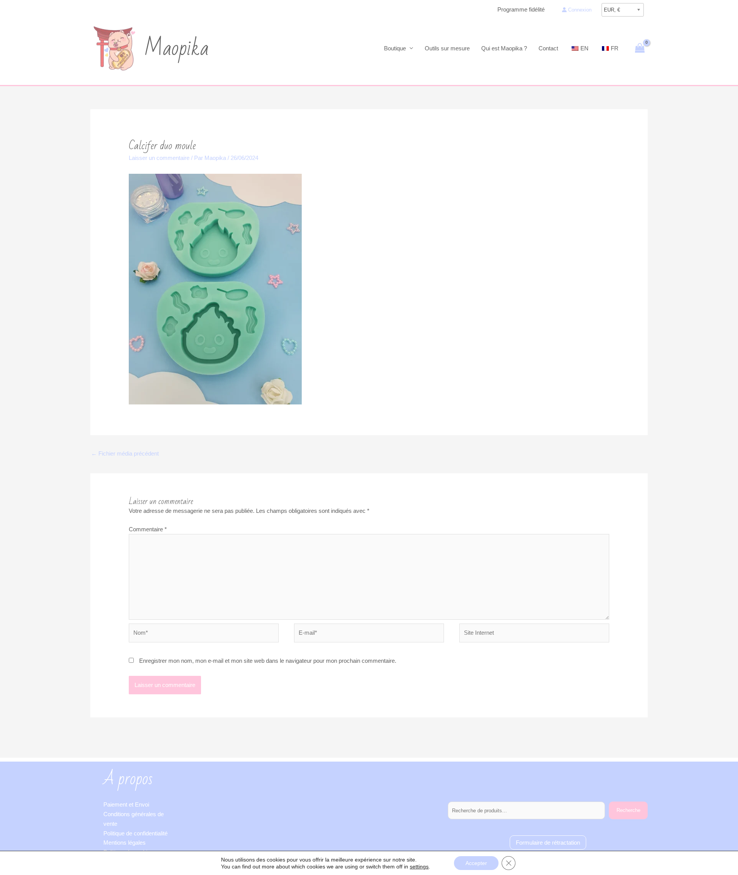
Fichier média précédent (125, 453)
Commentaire (148, 529)
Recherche (628, 810)
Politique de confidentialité (135, 833)
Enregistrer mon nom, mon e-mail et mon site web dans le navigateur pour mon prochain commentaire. (267, 660)
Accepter (476, 863)
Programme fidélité (521, 9)
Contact (548, 48)
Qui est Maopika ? (504, 48)
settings (419, 866)
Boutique (395, 48)
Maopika (176, 48)
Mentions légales (124, 842)
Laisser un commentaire (159, 158)
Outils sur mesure (447, 48)
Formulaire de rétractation (548, 842)
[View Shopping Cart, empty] (640, 48)
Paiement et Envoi (126, 804)
